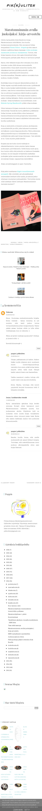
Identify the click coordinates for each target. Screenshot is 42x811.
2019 (7, 572)
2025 (7, 553)
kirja (20, 242)
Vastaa (38, 348)
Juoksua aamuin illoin (16, 637)
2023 (7, 559)
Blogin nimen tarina (25, 732)
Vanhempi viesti (33, 482)
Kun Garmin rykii (14, 606)
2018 (7, 575)
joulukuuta (12, 584)
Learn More (18, 810)
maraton (4, 244)
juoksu (14, 242)
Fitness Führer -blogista (18, 48)
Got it (27, 810)
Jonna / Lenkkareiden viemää (16, 398)
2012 (7, 670)
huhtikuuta (12, 649)
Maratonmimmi (16, 244)
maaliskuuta (12, 652)
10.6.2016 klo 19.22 (10, 315)
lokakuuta (11, 590)
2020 (7, 569)
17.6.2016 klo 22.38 (10, 400)
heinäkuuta (12, 600)
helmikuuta (12, 655)
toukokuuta (12, 645)
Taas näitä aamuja (14, 626)
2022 (7, 562)
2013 (7, 667)
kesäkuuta (11, 603)
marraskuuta (12, 587)
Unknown (9, 312)
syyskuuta (11, 594)
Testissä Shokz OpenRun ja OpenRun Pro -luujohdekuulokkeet (7, 734)
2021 (7, 565)
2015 (7, 661)
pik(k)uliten (21, 5)
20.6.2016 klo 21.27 (15, 434)
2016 (7, 581)
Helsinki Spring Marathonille (11, 103)
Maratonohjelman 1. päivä (17, 614)
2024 (7, 556)
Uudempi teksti (8, 482)
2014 (7, 664)
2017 (7, 578)
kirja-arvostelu (31, 242)
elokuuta (11, 597)
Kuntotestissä (13, 617)
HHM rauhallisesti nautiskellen (19, 634)
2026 (7, 550)
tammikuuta (12, 658)
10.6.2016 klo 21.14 (15, 356)
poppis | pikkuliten (18, 354)
